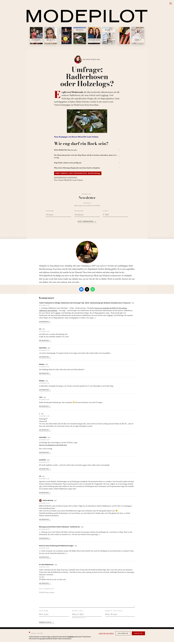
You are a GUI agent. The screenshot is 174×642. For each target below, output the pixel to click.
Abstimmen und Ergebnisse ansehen (77, 173)
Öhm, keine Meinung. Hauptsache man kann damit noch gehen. (77, 168)
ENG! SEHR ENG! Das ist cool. (65, 150)
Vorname (50, 210)
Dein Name (43, 610)
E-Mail (106, 210)
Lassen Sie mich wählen (106, 633)
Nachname (79, 210)
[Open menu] (170, 3)
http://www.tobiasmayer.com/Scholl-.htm (53, 445)
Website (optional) (114, 610)
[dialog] (87, 635)
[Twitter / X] (87, 289)
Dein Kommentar (46, 588)
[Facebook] (81, 289)
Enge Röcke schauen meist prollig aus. (68, 163)
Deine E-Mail (78, 610)
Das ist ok (138, 633)
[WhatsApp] (92, 289)
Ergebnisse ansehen (65, 177)
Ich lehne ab (123, 633)
